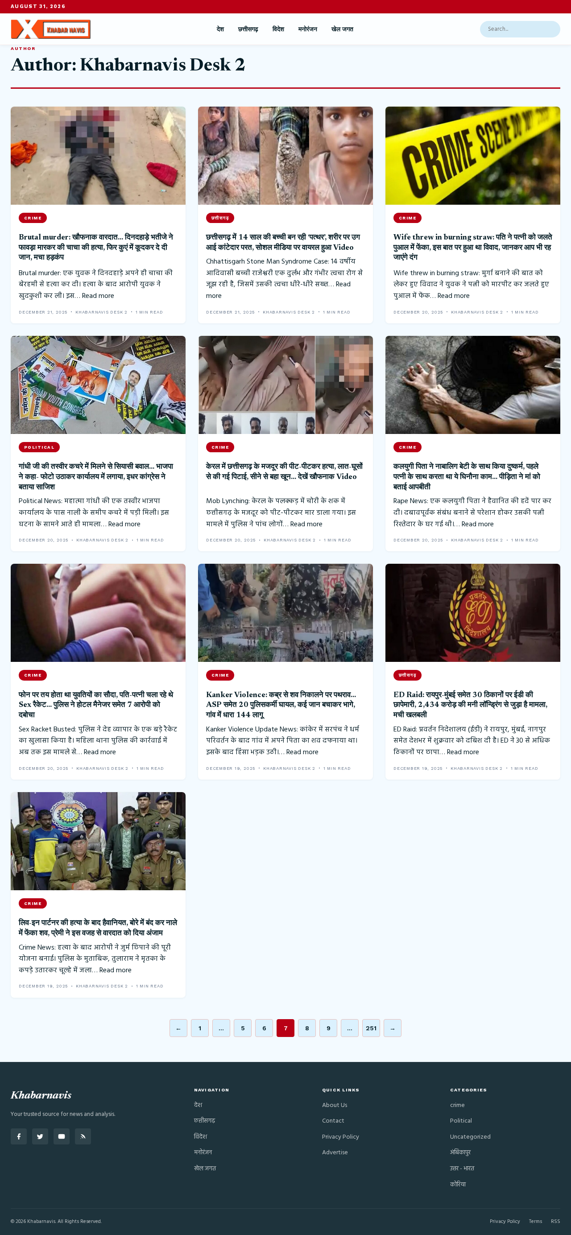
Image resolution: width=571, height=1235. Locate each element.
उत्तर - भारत (462, 1169)
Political (461, 1121)
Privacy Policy (340, 1137)
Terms (535, 1222)
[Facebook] (19, 1136)
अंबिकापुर (460, 1153)
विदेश (278, 29)
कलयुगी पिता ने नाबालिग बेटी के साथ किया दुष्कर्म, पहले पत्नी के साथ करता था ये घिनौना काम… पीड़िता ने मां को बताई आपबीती (466, 477)
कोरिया (458, 1185)
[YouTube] (62, 1136)
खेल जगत (342, 29)
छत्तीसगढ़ (248, 29)
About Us (334, 1105)
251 (371, 1028)
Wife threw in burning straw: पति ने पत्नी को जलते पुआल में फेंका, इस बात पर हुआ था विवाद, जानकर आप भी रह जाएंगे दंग (472, 247)
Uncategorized (470, 1137)
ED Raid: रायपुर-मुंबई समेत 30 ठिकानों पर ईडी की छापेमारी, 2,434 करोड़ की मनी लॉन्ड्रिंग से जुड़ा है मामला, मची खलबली (470, 705)
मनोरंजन (307, 29)
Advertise (335, 1153)
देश (220, 29)
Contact (333, 1121)
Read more (98, 296)
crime (457, 1105)
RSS (555, 1222)
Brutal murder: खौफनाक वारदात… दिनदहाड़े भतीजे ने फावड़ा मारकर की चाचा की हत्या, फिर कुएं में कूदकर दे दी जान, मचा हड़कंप (96, 247)
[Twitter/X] (40, 1136)
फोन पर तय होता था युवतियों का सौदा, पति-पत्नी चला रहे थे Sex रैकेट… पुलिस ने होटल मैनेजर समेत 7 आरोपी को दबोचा (96, 705)
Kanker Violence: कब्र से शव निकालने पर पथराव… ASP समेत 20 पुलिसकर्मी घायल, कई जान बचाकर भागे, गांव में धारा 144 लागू (281, 705)
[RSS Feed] (83, 1136)
